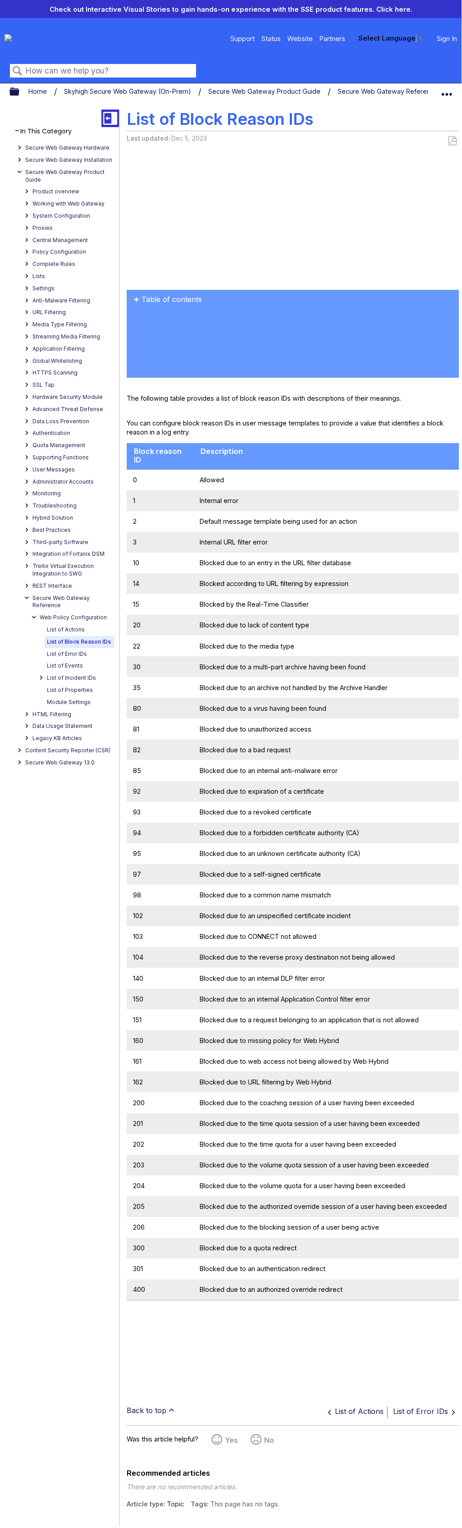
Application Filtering (58, 348)
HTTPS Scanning (55, 372)
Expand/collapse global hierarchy (20, 92)
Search (17, 71)
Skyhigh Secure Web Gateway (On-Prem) (128, 91)
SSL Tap (43, 384)
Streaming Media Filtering (66, 336)
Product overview (55, 191)
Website (300, 38)
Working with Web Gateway (68, 203)
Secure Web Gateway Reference (389, 91)
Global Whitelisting (57, 360)
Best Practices (51, 529)
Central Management (60, 240)
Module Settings (69, 702)
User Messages (53, 469)
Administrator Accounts (63, 481)
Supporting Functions (60, 457)
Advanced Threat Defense (67, 409)
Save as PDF (452, 141)
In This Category (46, 131)
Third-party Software (60, 542)
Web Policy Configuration (73, 617)
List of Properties (70, 689)
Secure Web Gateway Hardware (67, 147)
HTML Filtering (51, 714)
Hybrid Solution (52, 517)
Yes (231, 1440)
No (269, 1440)
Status (271, 38)
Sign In (447, 38)
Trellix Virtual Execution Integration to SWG (63, 570)
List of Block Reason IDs (79, 641)
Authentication (51, 433)
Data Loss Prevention (60, 421)
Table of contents (172, 299)
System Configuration (61, 215)
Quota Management (58, 445)
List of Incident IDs (71, 677)
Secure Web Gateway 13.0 (60, 762)
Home (38, 91)
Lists (38, 276)
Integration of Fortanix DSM (68, 553)
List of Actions (66, 629)
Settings (43, 288)
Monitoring (46, 493)
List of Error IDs (67, 653)
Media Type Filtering (59, 324)
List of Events (65, 665)
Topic (175, 1504)
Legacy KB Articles (57, 738)
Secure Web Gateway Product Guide (265, 91)
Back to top (146, 1410)
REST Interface (52, 585)
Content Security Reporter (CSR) (67, 750)
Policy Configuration (59, 251)
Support (242, 38)
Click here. (394, 9)
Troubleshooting (54, 505)
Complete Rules (53, 264)
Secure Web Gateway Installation (68, 159)
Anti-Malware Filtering (61, 300)
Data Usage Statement (62, 726)
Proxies (42, 227)
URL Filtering (49, 312)
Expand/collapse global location (446, 89)
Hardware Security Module (67, 396)
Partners (332, 38)
